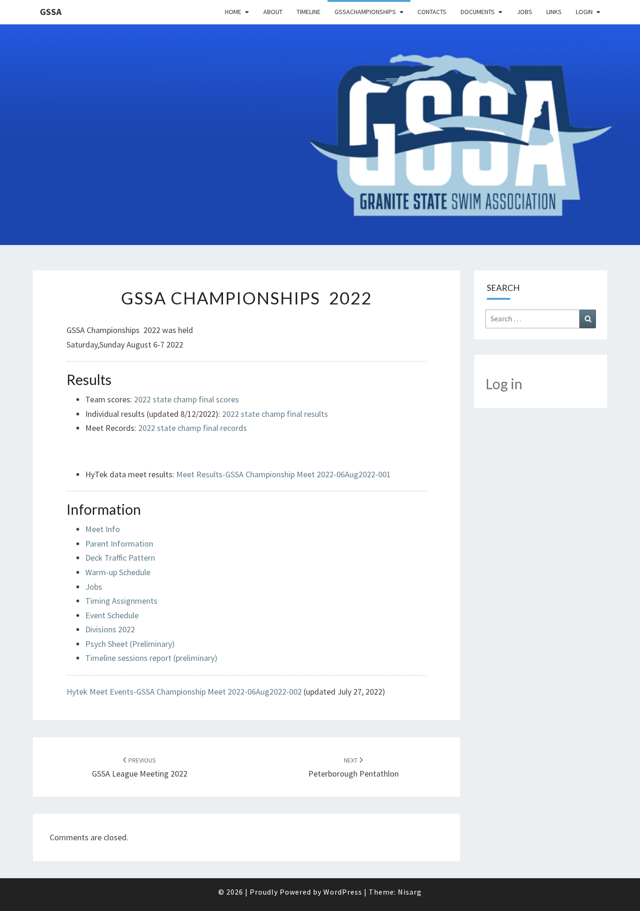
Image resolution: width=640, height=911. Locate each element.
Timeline (308, 11)
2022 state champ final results (275, 413)
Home (233, 11)
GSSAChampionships (365, 11)
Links (554, 11)
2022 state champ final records (192, 427)
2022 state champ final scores (186, 399)
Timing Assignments (121, 600)
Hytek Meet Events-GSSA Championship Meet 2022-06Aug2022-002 (184, 691)
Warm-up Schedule (117, 572)
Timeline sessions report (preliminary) (151, 657)
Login (584, 11)
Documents (478, 11)
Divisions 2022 (110, 629)
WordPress (342, 891)
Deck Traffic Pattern (120, 557)
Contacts (432, 11)
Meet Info (102, 529)
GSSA (50, 11)
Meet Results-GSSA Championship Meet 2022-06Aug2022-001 (283, 474)
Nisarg (410, 891)
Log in (503, 383)
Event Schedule (112, 615)
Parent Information (119, 543)
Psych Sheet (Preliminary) (130, 643)
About (273, 11)
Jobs (524, 11)
